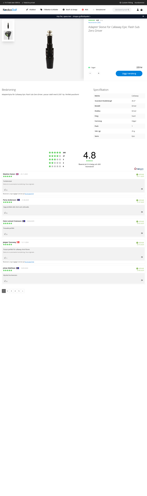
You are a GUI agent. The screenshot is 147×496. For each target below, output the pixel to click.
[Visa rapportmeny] (142, 189)
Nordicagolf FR (29, 194)
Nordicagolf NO (29, 262)
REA (86, 9)
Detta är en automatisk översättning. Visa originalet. (18, 184)
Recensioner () (94, 23)
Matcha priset (29, 2)
